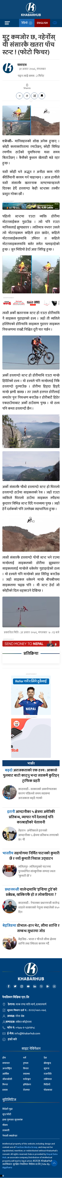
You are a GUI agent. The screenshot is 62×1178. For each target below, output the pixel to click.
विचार (26, 1068)
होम (4, 1058)
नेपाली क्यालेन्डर (9, 1136)
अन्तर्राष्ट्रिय (7, 1068)
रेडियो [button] (25, 23)
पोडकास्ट (48, 1090)
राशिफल (48, 1079)
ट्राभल (25, 1063)
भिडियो (47, 1084)
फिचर (5, 1084)
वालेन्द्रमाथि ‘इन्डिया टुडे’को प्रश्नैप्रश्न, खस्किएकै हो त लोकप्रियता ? (31, 892)
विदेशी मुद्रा (7, 1109)
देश (45, 1058)
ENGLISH (42, 23)
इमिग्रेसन (27, 1084)
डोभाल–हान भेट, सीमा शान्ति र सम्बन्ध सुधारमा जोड (31, 928)
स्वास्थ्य (26, 1074)
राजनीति (48, 1074)
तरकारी (5, 1130)
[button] (54, 1163)
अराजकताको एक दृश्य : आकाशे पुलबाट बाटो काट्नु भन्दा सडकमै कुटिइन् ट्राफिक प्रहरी (31, 775)
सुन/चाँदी (6, 1114)
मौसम (5, 1125)
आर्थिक (5, 1074)
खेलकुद (47, 1063)
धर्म (24, 1058)
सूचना (46, 1068)
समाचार (6, 1063)
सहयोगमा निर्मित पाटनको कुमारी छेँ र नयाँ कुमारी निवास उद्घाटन (31, 856)
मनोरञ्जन (27, 1079)
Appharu (7, 1167)
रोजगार (26, 1090)
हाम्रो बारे (12, 1039)
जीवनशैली (7, 1079)
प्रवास (5, 1090)
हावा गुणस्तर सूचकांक (12, 1120)
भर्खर (31, 763)
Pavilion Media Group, (27, 1147)
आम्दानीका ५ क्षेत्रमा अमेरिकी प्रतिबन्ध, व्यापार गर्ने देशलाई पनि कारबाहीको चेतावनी (31, 817)
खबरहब (22, 64)
